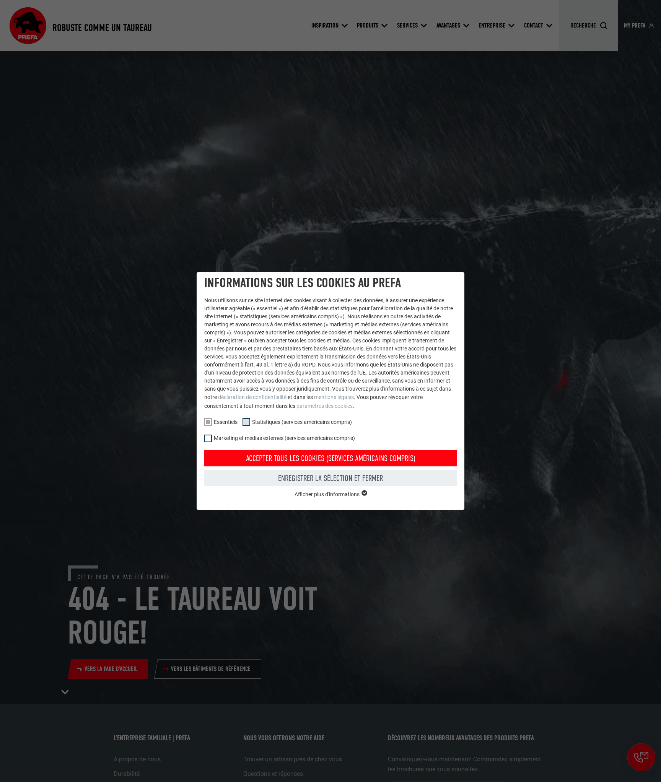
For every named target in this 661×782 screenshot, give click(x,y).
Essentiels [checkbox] (226, 422)
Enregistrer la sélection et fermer (330, 478)
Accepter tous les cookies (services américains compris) (330, 458)
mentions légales (334, 397)
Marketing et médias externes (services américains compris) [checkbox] (284, 438)
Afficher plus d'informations (328, 494)
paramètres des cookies (324, 406)
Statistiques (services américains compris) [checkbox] (302, 422)
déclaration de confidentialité (252, 397)
